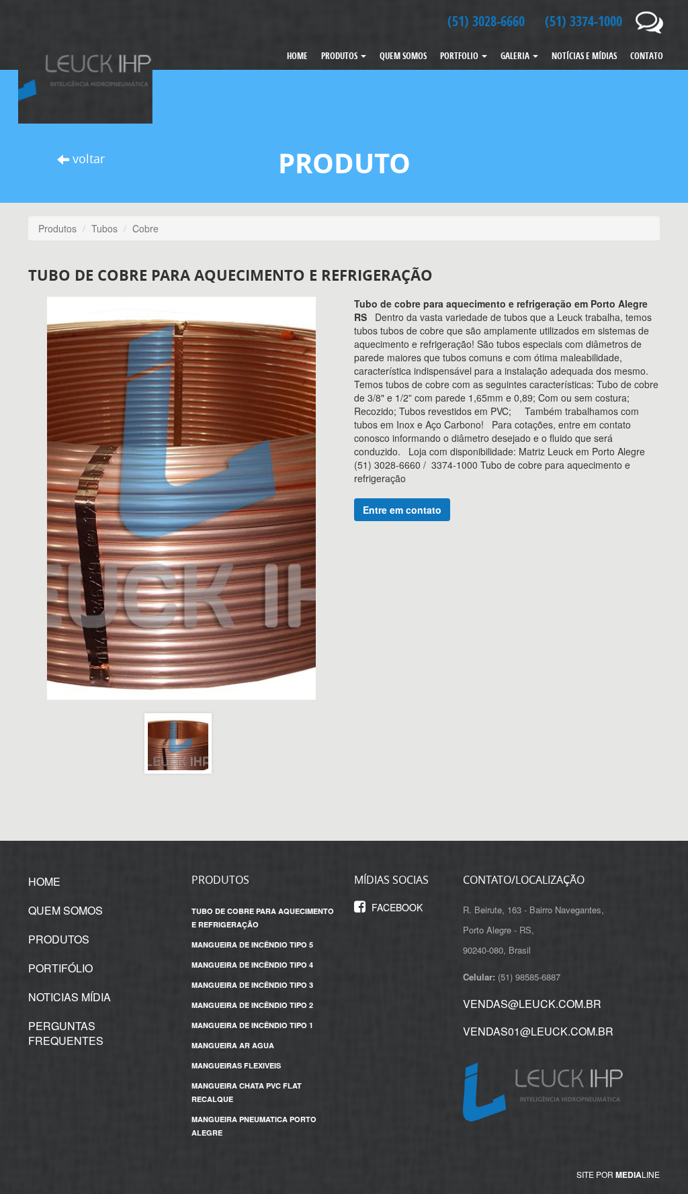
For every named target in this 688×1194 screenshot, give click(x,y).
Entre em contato (402, 509)
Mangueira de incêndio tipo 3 (252, 985)
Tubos (104, 228)
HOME (297, 56)
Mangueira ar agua (232, 1045)
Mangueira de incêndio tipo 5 (252, 944)
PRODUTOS (340, 56)
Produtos (57, 228)
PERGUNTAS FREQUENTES (65, 1033)
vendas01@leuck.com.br (538, 1031)
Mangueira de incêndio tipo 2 (252, 1005)
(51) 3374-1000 (583, 21)
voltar (87, 158)
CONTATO (646, 56)
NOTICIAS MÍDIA (69, 997)
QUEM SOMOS (403, 56)
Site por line (618, 1174)
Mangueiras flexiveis (236, 1065)
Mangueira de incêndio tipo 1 (252, 1025)
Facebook (396, 907)
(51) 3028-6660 (486, 21)
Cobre (145, 228)
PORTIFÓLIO (60, 968)
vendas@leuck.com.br (532, 1003)
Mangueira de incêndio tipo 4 (252, 965)
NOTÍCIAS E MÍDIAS (584, 56)
